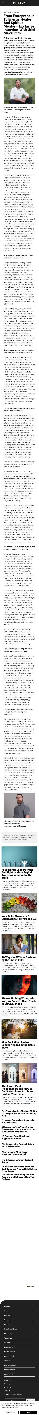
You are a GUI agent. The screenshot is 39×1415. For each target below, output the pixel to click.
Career (6, 1196)
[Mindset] (32, 1205)
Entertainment (9, 1232)
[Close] (36, 1403)
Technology (8, 1223)
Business (7, 1191)
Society (7, 1228)
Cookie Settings (10, 1412)
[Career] (32, 1196)
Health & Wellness (11, 1214)
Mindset (7, 1205)
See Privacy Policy (12, 1407)
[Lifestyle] (32, 1210)
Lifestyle (7, 1210)
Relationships (9, 1219)
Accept (29, 1412)
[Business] (32, 1191)
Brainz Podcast (9, 1255)
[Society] (32, 1228)
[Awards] (32, 1246)
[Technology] (32, 1223)
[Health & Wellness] (32, 1214)
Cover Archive (9, 1259)
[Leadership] (32, 1200)
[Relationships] (32, 1219)
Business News (9, 1237)
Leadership (8, 1201)
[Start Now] (19, 877)
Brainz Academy (10, 1250)
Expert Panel (9, 1241)
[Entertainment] (32, 1232)
